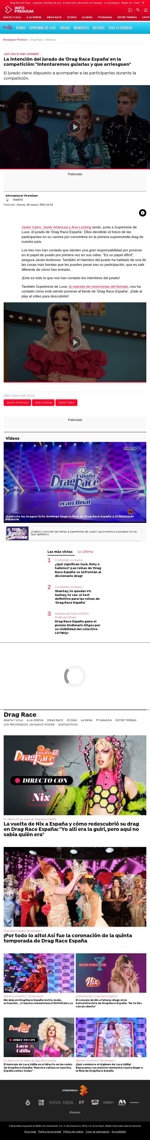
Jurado (65, 28)
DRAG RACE (54, 17)
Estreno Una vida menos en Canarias (82, 2)
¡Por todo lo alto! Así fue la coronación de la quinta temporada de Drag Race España (68, 938)
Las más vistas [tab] (60, 552)
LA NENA (87, 17)
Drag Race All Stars (20, 2)
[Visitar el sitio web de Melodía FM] (122, 1102)
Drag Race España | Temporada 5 (23, 931)
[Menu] (145, 10)
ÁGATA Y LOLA (12, 17)
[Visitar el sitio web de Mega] (68, 1102)
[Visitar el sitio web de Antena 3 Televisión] (14, 1104)
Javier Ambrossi (17, 402)
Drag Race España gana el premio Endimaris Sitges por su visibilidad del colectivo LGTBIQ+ (77, 627)
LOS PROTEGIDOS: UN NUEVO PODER (29, 725)
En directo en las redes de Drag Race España (30, 819)
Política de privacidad (49, 1131)
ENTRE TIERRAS (127, 17)
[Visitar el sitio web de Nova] (54, 1102)
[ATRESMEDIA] (75, 1090)
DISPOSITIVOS (68, 725)
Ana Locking (43, 402)
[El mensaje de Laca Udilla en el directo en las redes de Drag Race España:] (39, 1038)
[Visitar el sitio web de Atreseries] (81, 1102)
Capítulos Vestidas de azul (47, 2)
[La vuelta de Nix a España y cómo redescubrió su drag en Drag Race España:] (75, 775)
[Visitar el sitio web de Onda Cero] (95, 1102)
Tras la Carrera (120, 28)
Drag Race (20, 715)
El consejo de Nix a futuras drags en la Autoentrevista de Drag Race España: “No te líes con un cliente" (109, 1003)
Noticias (99, 28)
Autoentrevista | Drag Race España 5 (97, 996)
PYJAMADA (105, 17)
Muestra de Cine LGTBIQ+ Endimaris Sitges (72, 615)
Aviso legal (30, 1131)
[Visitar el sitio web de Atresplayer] (135, 1102)
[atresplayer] (130, 10)
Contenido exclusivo (69, 560)
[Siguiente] (143, 3)
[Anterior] (6, 3)
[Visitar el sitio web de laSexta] (27, 1102)
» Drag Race (35, 39)
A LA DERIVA (34, 17)
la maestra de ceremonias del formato (98, 286)
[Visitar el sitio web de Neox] (41, 1102)
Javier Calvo (66, 402)
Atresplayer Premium (15, 39)
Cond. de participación (97, 1131)
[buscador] (138, 10)
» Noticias (49, 39)
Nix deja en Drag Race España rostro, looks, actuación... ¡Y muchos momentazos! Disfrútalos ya (38, 1002)
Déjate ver (126, 2)
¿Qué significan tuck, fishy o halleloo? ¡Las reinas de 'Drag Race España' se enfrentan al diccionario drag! (78, 570)
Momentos (81, 28)
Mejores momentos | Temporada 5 (23, 996)
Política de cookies (73, 1131)
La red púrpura (111, 2)
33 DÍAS (71, 17)
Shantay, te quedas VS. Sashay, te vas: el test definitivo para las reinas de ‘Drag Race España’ (77, 597)
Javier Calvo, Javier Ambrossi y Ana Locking (56, 227)
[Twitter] (7, 200)
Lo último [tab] (85, 552)
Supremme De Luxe (42, 28)
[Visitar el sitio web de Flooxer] (75, 1112)
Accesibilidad (119, 1131)
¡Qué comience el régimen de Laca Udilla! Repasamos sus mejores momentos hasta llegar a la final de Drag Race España (109, 1068)
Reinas (21, 28)
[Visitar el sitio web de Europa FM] (108, 1102)
